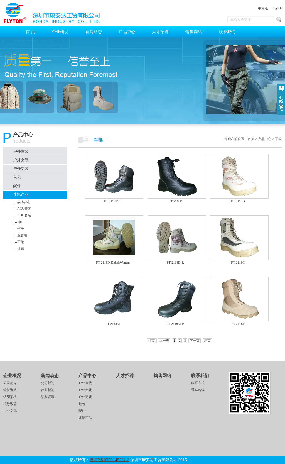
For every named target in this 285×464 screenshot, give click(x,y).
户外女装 (21, 160)
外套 (20, 249)
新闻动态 (93, 32)
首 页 (30, 32)
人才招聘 (160, 32)
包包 (17, 177)
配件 (17, 186)
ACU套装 (24, 209)
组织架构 (10, 397)
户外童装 (21, 151)
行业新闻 (47, 390)
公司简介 (10, 383)
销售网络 (193, 32)
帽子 (20, 229)
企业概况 (60, 32)
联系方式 (198, 383)
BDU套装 (24, 215)
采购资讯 (47, 397)
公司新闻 (47, 383)
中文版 (263, 8)
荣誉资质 (10, 390)
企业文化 (10, 411)
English (277, 8)
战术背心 (24, 202)
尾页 (207, 341)
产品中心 (127, 32)
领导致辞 (10, 404)
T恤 (20, 222)
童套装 (22, 235)
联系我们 (227, 32)
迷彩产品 (21, 194)
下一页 (195, 341)
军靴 (20, 242)
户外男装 (21, 169)
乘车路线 (198, 390)
